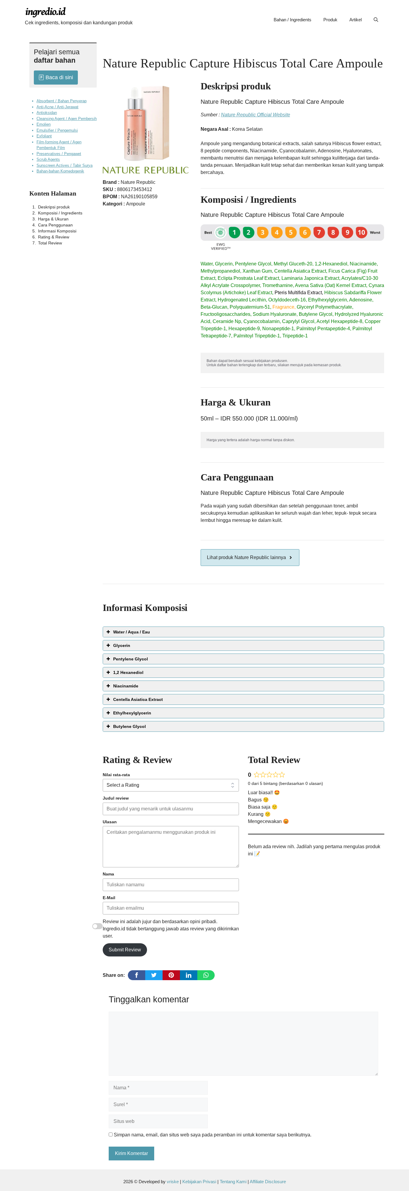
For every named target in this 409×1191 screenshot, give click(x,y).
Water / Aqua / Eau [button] (131, 632)
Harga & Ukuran (53, 218)
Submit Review (125, 949)
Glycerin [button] (121, 645)
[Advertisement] (61, 344)
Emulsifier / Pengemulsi (57, 130)
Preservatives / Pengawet (59, 153)
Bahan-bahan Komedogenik (60, 171)
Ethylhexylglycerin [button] (132, 713)
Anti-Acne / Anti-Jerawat (57, 106)
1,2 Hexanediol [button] (128, 672)
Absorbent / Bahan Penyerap (62, 101)
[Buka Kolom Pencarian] (376, 20)
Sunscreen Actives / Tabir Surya (65, 165)
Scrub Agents (48, 159)
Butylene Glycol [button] (129, 726)
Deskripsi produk (54, 206)
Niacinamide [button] (125, 686)
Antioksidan (47, 112)
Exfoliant (44, 136)
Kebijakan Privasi (199, 1181)
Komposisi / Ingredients (60, 212)
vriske (173, 1181)
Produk (330, 19)
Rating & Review (53, 236)
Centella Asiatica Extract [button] (138, 699)
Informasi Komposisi (57, 230)
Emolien (44, 124)
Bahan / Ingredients (292, 19)
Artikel (355, 19)
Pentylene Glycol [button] (130, 659)
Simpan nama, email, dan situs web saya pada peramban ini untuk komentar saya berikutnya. (212, 1134)
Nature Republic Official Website (255, 114)
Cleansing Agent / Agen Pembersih (67, 118)
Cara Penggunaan (55, 224)
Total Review (50, 242)
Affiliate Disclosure (268, 1181)
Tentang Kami (234, 1181)
